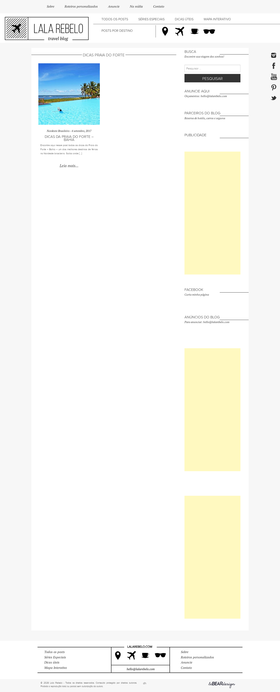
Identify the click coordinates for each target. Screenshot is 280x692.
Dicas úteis (184, 19)
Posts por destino (117, 31)
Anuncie (114, 6)
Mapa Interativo (217, 19)
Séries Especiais (151, 19)
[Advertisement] (212, 213)
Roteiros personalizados (81, 6)
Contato (158, 6)
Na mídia (136, 6)
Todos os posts (114, 19)
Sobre (50, 6)
